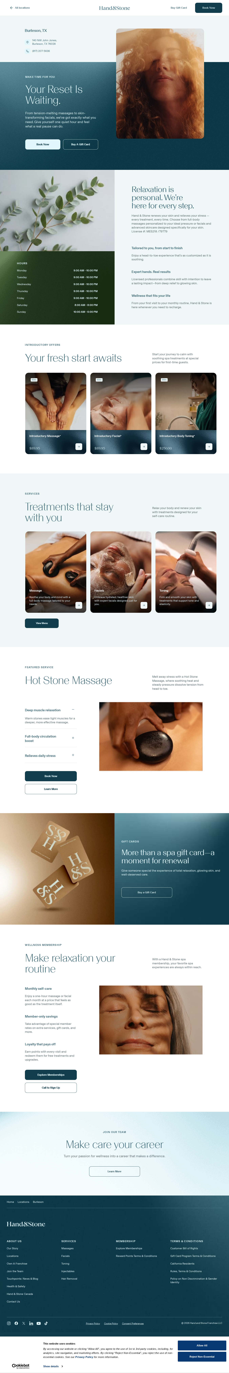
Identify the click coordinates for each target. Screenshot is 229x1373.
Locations (12, 1256)
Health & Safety (16, 1286)
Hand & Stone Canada (20, 1294)
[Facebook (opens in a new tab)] (16, 1323)
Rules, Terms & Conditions (186, 1271)
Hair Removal (69, 1278)
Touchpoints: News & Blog (22, 1278)
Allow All (202, 1345)
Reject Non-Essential (202, 1356)
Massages (67, 1248)
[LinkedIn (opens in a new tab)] (31, 1323)
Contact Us (13, 1301)
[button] (51, 709)
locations (23, 1201)
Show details (51, 1366)
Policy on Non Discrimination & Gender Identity (193, 1280)
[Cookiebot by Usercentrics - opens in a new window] (20, 1366)
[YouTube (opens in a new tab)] (39, 1323)
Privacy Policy (93, 1323)
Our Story (12, 1248)
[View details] (78, 446)
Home (10, 1201)
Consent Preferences (133, 1323)
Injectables (67, 1271)
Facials (65, 1256)
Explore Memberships (129, 1248)
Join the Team (15, 1271)
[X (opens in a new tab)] (24, 1323)
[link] (55, 413)
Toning (65, 1263)
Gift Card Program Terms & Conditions (193, 1256)
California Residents (182, 1263)
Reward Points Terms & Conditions (136, 1256)
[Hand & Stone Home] (114, 8)
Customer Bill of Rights (184, 1248)
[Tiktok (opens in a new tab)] (46, 1323)
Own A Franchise (17, 1263)
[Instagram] (9, 1323)
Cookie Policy (111, 1323)
